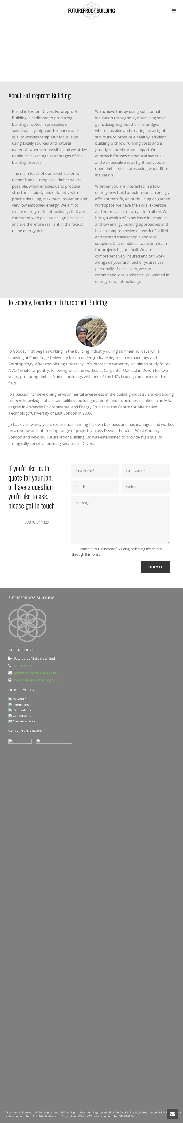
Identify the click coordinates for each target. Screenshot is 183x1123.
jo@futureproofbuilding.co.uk (35, 673)
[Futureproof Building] (91, 11)
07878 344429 (23, 665)
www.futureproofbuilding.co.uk (36, 680)
